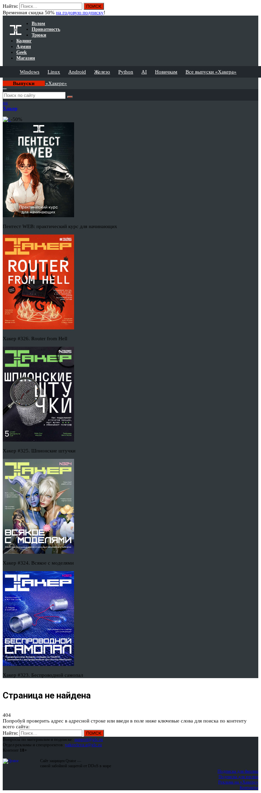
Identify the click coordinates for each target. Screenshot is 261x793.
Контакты (249, 787)
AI (144, 72)
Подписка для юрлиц (238, 776)
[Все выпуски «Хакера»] (3, 80)
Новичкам (166, 72)
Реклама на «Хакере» (238, 782)
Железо (102, 72)
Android (77, 72)
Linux (54, 72)
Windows (29, 72)
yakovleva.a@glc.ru (83, 744)
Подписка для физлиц (238, 771)
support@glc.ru (88, 739)
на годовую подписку (80, 12)
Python (125, 72)
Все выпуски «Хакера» (211, 72)
